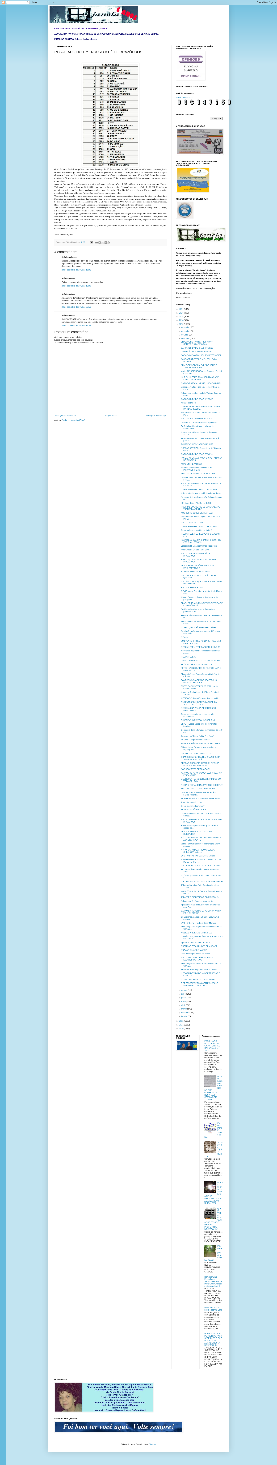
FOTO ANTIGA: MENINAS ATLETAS (196, 419)
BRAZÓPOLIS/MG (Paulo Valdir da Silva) (199, 970)
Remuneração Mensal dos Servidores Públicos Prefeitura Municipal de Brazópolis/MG (213, 1281)
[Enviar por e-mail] (96, 242)
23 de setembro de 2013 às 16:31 (76, 270)
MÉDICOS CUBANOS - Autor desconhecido (200, 698)
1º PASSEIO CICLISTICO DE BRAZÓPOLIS (199, 897)
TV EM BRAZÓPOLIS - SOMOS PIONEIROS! (200, 798)
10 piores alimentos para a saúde (195, 572)
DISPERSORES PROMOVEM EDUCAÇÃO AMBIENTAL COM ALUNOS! (199, 984)
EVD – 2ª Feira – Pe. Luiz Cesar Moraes (198, 923)
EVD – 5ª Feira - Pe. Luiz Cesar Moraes (198, 979)
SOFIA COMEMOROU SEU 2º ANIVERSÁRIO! (201, 355)
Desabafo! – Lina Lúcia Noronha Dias (213, 1308)
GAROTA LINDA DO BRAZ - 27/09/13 (197, 399)
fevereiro (185, 1013)
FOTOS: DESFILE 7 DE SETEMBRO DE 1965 (201, 866)
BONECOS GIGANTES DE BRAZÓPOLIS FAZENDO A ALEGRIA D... (199, 681)
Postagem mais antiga (156, 416)
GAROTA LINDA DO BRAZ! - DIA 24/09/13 (199, 526)
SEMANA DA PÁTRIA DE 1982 (194, 810)
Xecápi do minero (188, 403)
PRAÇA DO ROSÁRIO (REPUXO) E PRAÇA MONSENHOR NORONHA (200, 764)
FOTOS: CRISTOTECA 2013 (193, 587)
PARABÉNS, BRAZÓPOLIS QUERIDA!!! (198, 720)
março (184, 1009)
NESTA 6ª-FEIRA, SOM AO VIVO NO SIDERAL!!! (201, 785)
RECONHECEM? (188, 657)
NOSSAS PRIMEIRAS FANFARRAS (196, 933)
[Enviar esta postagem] (91, 242)
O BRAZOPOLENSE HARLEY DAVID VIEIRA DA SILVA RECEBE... (200, 408)
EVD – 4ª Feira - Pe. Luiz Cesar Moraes (198, 856)
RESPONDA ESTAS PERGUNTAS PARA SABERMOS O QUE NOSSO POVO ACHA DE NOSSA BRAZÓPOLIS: (213, 1339)
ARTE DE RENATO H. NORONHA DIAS (198, 474)
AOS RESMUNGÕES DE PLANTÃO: (197, 513)
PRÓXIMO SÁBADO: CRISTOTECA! (196, 664)
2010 (181, 1028)
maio (183, 1001)
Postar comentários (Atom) (73, 420)
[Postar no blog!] (99, 242)
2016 (181, 313)
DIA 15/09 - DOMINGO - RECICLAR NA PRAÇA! (202, 881)
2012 (181, 1021)
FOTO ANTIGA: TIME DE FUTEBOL (196, 503)
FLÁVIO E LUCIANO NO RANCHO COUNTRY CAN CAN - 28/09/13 (201, 541)
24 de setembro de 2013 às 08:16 (76, 307)
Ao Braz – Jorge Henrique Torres (195, 740)
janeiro (184, 1016)
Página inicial (111, 416)
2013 (181, 324)
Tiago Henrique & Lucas (191, 802)
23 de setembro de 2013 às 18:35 (76, 286)
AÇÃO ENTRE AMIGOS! (191, 464)
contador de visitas (184, 97)
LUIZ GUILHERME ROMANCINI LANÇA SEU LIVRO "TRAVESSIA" (200, 378)
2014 (181, 320)
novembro (186, 331)
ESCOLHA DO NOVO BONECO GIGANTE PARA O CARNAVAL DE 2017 (212, 1046)
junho (184, 998)
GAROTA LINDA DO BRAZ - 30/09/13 (197, 348)
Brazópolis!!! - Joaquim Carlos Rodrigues (199, 546)
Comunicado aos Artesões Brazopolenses (199, 422)
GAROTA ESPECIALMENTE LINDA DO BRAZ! (201, 383)
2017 (181, 309)
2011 (181, 1025)
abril (183, 1005)
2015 (181, 316)
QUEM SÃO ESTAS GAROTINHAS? (196, 352)
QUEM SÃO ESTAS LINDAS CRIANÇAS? (199, 946)
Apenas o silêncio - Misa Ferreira (195, 942)
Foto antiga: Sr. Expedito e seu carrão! (197, 901)
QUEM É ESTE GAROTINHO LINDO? (197, 753)
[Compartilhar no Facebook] (105, 242)
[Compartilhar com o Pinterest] (108, 242)
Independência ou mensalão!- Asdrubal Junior (201, 493)
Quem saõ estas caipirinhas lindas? (196, 530)
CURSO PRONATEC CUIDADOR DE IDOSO (200, 661)
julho (183, 994)
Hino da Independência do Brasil (195, 954)
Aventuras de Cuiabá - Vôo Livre (195, 550)
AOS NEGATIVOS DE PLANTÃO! (195, 769)
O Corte (184, 637)
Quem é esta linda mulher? (193, 806)
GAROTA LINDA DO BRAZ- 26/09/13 (197, 454)
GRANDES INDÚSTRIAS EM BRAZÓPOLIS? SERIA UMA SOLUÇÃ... (200, 758)
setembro (185, 338)
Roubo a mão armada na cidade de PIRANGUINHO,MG (196, 469)
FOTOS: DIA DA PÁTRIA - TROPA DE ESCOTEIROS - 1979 (197, 958)
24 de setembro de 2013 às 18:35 (76, 326)
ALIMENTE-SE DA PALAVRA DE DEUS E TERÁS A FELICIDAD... (199, 366)
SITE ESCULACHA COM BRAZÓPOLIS (198, 789)
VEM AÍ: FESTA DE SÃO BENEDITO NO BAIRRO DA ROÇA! (198, 567)
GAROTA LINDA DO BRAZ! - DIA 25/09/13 (199, 489)
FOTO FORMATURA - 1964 (193, 523)
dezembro (186, 327)
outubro (185, 335)
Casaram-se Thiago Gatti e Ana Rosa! (197, 736)
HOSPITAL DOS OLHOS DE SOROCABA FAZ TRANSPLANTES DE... (200, 508)
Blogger (152, 1444)
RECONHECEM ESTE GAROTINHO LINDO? (200, 647)
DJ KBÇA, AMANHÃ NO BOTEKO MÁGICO (199, 627)
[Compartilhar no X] (102, 242)
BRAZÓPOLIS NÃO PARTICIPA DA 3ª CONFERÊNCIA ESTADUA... (197, 343)
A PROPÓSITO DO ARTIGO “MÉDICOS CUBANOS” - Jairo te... (198, 851)
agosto (184, 990)
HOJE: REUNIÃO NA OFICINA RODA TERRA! (200, 744)
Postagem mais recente (65, 416)
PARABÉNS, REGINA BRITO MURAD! (197, 444)
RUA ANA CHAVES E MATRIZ (194, 950)
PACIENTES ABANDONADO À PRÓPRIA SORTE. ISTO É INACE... (199, 703)
